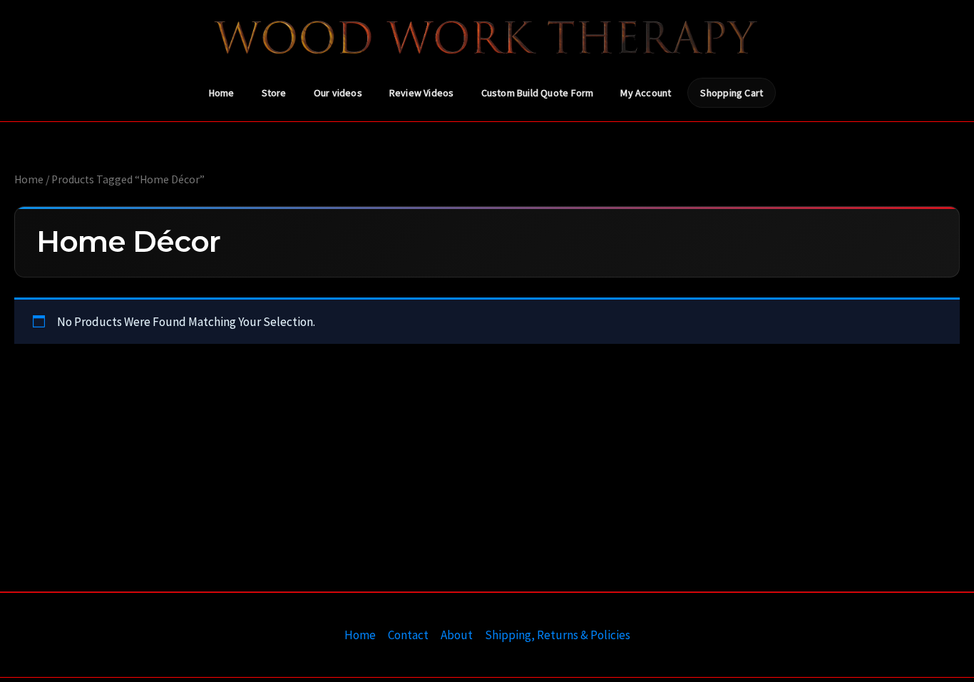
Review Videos (421, 92)
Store (274, 92)
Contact (408, 635)
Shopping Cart (731, 92)
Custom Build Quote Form (537, 92)
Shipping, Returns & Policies (557, 635)
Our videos (338, 92)
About (457, 635)
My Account (645, 92)
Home (222, 92)
